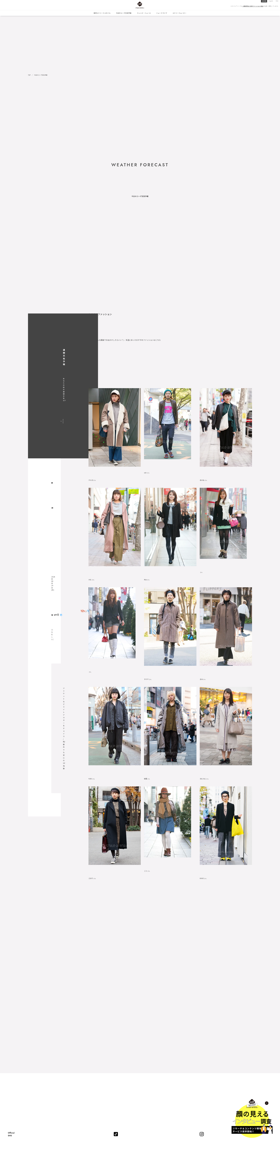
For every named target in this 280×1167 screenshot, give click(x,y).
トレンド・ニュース (144, 13)
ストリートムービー (179, 13)
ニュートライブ (161, 13)
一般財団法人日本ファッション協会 (252, 6)
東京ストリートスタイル (102, 13)
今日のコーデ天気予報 (123, 13)
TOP (29, 75)
